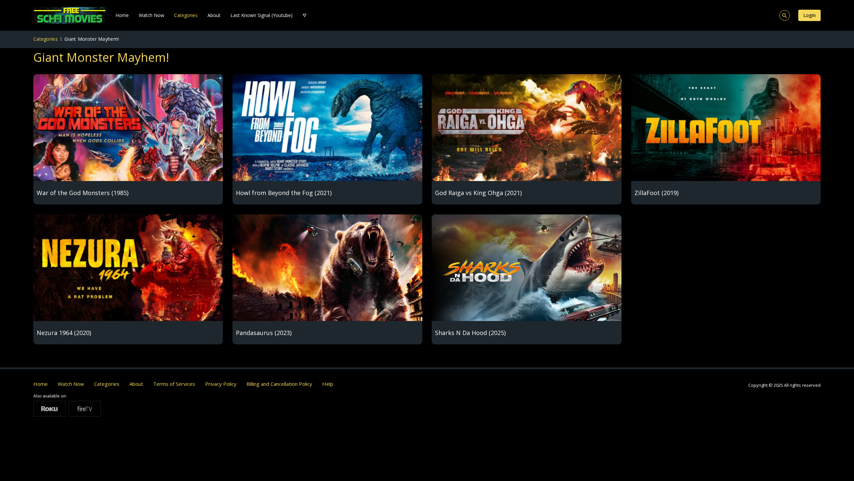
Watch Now (151, 15)
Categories (185, 15)
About (214, 15)
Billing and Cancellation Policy (279, 383)
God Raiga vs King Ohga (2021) (478, 193)
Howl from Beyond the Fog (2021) (284, 193)
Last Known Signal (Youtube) (262, 15)
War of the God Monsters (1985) (82, 193)
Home (122, 15)
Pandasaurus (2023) (264, 333)
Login (809, 15)
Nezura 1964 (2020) (64, 333)
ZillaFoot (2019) (656, 193)
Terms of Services (174, 383)
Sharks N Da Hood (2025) (470, 333)
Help (327, 383)
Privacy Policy (221, 383)
